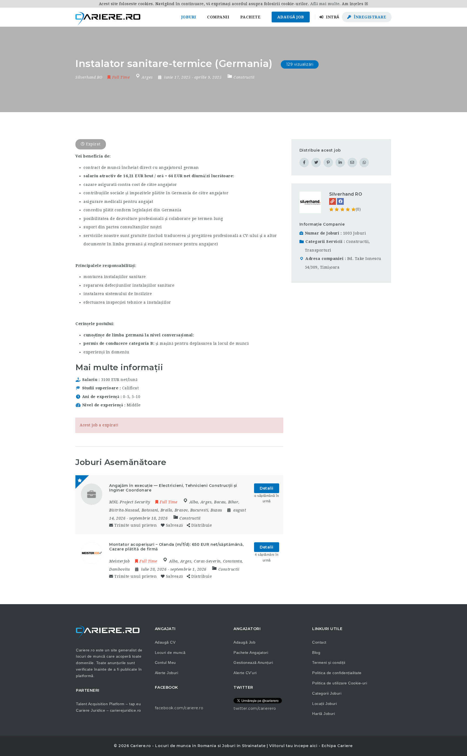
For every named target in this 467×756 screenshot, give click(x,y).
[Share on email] (352, 162)
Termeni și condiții (328, 662)
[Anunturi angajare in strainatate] (107, 17)
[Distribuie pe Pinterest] (328, 162)
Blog (316, 652)
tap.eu (135, 704)
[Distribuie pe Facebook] (304, 162)
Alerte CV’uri (245, 673)
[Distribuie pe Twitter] (316, 162)
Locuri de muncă (170, 652)
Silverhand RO (345, 194)
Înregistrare (369, 17)
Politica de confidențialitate (337, 673)
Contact (319, 642)
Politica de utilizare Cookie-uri (339, 683)
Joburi (188, 17)
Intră (332, 17)
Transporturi (318, 250)
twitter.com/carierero (255, 708)
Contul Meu (165, 662)
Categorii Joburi (326, 693)
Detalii (266, 488)
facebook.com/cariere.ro (179, 707)
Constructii (244, 77)
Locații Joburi (324, 703)
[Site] (332, 201)
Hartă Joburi (323, 713)
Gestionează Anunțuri (253, 662)
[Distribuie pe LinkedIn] (340, 162)
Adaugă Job (290, 17)
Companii (218, 17)
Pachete (250, 17)
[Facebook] (340, 201)
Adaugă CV (165, 642)
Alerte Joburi (166, 673)
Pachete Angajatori (251, 652)
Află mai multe (324, 4)
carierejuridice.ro (125, 710)
